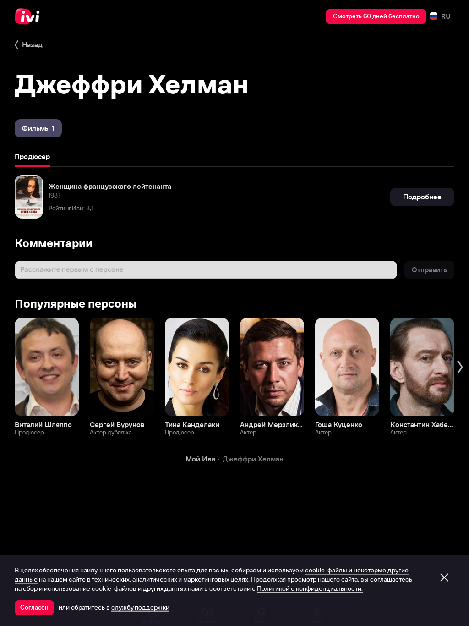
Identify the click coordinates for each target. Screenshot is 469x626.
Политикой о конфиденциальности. (310, 588)
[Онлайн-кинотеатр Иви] (30, 16)
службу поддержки (140, 607)
